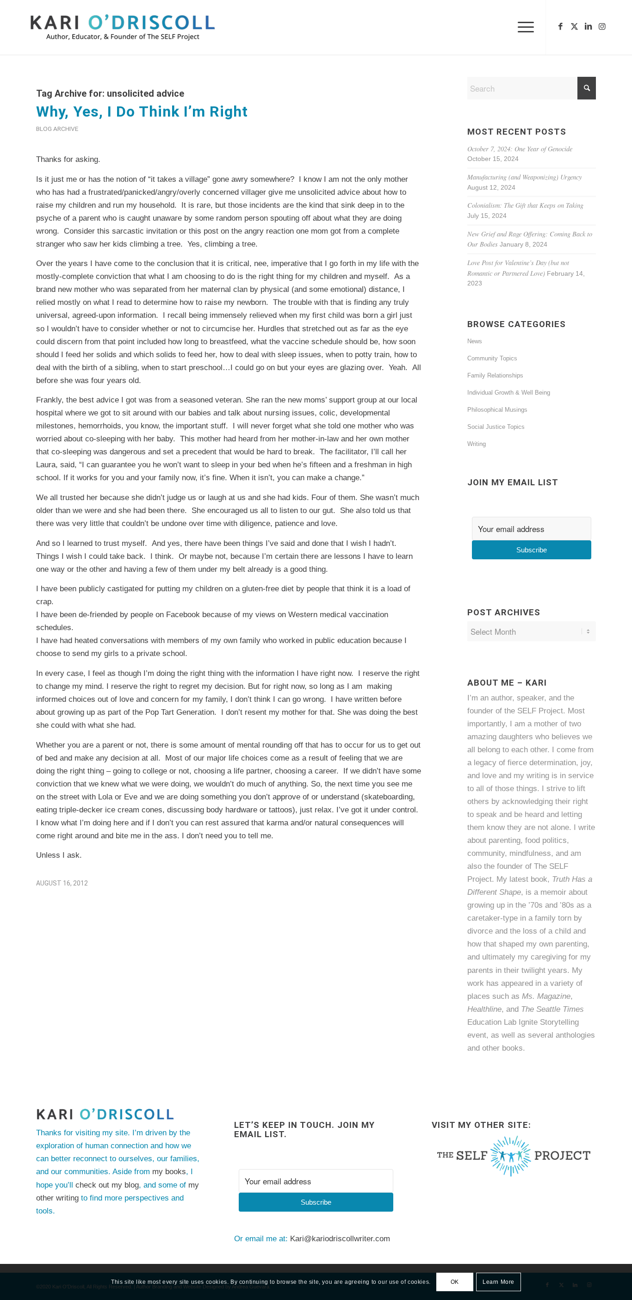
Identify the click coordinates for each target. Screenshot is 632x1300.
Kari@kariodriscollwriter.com (340, 1238)
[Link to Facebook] (560, 27)
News (474, 341)
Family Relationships (495, 375)
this (103, 231)
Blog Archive (57, 128)
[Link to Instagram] (602, 27)
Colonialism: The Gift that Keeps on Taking (525, 205)
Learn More (498, 1282)
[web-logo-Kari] (139, 27)
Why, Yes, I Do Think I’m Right (142, 111)
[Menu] (523, 27)
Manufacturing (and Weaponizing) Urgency (524, 177)
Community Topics (492, 358)
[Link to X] (574, 27)
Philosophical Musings (497, 409)
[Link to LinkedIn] (588, 27)
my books (169, 1171)
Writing (476, 443)
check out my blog (107, 1185)
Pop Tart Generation (179, 712)
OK (455, 1282)
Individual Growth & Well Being (508, 392)
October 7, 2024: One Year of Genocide (519, 148)
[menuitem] (523, 27)
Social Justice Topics (496, 426)
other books (502, 1048)
